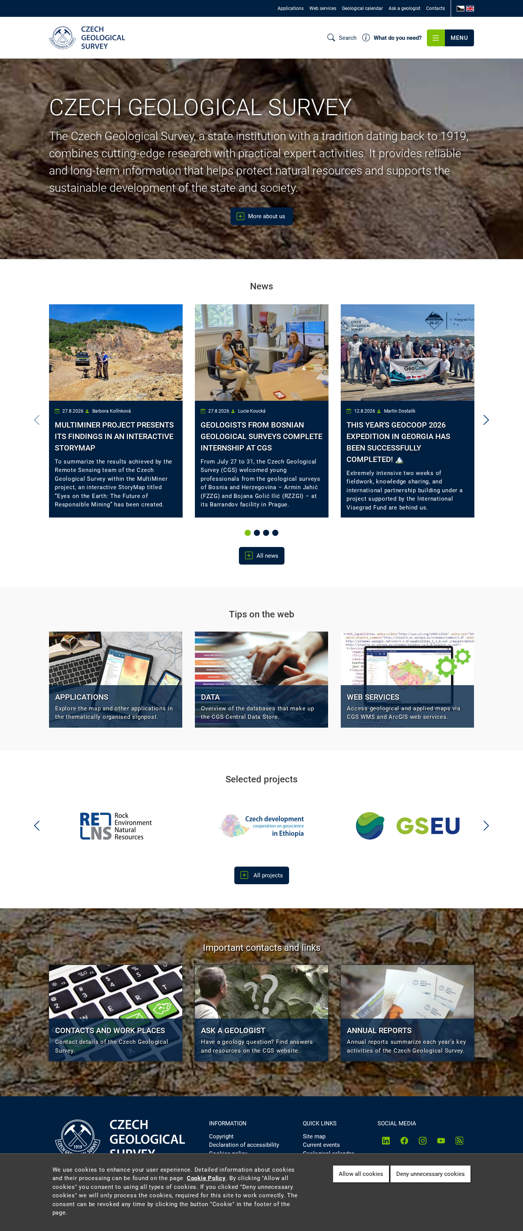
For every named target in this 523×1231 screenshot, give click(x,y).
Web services (322, 8)
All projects (267, 875)
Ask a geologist (404, 8)
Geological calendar (362, 8)
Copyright (221, 1136)
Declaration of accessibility (244, 1144)
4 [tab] (276, 533)
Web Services (373, 697)
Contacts (435, 8)
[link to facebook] (404, 1140)
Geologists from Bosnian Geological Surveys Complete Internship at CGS (261, 436)
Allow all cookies (361, 1173)
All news (267, 555)
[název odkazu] (115, 680)
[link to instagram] (422, 1140)
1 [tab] (248, 533)
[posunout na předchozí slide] (37, 826)
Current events (321, 1144)
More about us (267, 216)
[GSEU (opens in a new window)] (308, 825)
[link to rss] (459, 1140)
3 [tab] (266, 533)
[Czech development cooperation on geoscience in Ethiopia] (162, 825)
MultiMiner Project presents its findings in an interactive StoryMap (114, 436)
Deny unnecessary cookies (430, 1173)
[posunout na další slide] (486, 420)
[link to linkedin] (386, 1140)
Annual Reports (379, 1030)
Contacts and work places (110, 1030)
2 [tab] (257, 533)
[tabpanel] (116, 411)
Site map (314, 1136)
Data (210, 697)
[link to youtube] (441, 1140)
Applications (291, 8)
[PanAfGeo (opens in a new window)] (453, 825)
